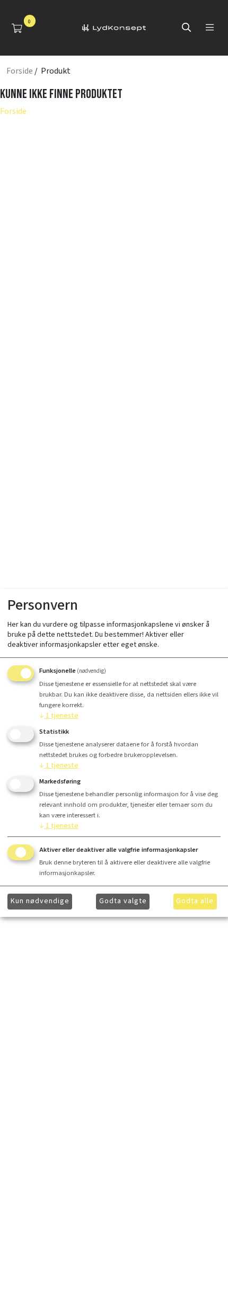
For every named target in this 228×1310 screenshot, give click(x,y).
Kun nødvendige (40, 901)
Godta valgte (123, 901)
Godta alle (195, 901)
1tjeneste (58, 715)
